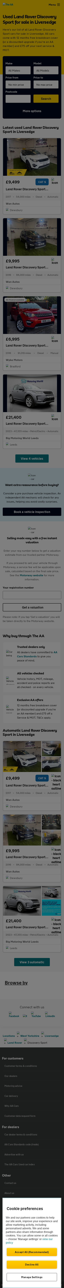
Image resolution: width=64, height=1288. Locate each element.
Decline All (32, 1264)
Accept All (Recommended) (32, 1252)
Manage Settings (31, 1277)
